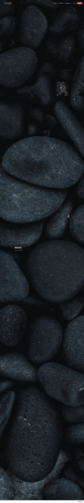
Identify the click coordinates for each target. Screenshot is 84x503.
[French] (80, 501)
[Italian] (82, 501)
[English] (78, 501)
